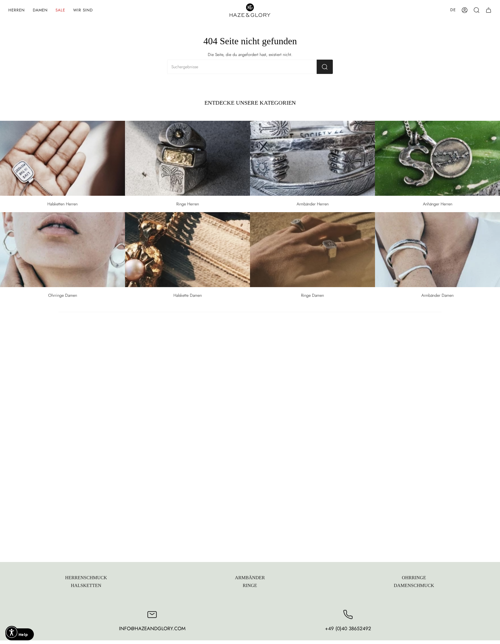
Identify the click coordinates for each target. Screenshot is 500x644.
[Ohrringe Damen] (62, 249)
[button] (16, 10)
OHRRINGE (414, 577)
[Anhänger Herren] (437, 158)
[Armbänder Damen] (437, 249)
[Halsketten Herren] (62, 158)
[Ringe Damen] (312, 249)
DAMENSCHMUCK (414, 585)
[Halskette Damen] (187, 249)
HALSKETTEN (86, 585)
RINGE (250, 585)
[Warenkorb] (489, 10)
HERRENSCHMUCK (86, 577)
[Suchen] (325, 67)
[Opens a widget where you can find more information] (19, 634)
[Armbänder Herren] (312, 158)
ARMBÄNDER (250, 577)
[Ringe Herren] (187, 158)
